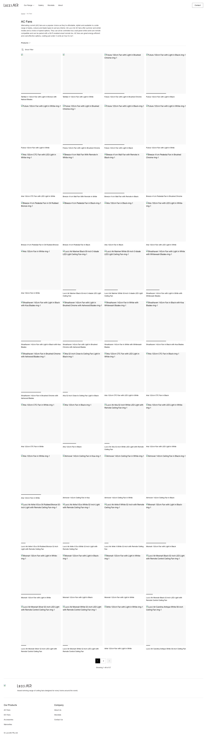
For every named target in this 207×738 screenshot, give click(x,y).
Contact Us (58, 720)
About (60, 5)
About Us (57, 710)
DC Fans (7, 715)
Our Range (28, 5)
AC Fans (7, 710)
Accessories (8, 720)
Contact (198, 5)
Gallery (41, 5)
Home (23, 14)
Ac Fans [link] (29, 14)
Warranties (8, 724)
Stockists (51, 5)
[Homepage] (11, 5)
